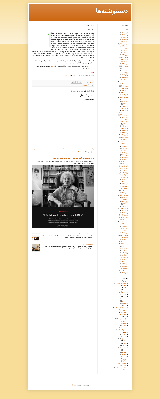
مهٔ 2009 (125, 150)
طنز (125, 332)
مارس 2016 (124, 57)
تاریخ (125, 296)
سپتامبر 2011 (124, 97)
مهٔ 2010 (125, 124)
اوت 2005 (125, 250)
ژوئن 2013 (125, 75)
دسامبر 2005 (124, 242)
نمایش (124, 356)
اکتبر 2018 (125, 41)
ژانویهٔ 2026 (125, 35)
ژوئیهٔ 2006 (125, 226)
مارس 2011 (124, 108)
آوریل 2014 (125, 64)
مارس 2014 (124, 66)
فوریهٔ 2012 (125, 88)
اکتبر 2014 (125, 61)
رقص (124, 321)
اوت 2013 (125, 70)
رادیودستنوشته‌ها (121, 319)
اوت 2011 (125, 99)
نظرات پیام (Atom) (83, 152)
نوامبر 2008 (124, 164)
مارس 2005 (124, 261)
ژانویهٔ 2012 (125, 90)
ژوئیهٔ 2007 (125, 199)
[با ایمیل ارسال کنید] (81, 82)
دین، (125, 316)
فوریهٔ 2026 (125, 32)
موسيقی (124, 354)
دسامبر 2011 (124, 93)
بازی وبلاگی (123, 292)
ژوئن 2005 (125, 255)
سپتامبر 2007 (124, 195)
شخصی (124, 327)
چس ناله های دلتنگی (120, 307)
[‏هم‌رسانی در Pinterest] (72, 82)
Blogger (74, 385)
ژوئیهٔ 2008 (125, 173)
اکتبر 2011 (125, 95)
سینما (124, 325)
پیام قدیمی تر (36, 149)
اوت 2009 (125, 144)
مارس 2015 (124, 59)
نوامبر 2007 (124, 190)
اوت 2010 (125, 117)
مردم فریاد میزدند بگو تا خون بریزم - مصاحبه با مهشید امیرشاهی (73, 158)
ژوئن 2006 (125, 228)
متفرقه (124, 345)
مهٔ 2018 (125, 53)
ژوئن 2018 (125, 50)
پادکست (124, 294)
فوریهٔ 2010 (125, 130)
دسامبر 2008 (124, 161)
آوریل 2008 (125, 179)
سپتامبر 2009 (124, 141)
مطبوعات (123, 352)
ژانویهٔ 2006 (125, 239)
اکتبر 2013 (125, 68)
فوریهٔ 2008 (125, 184)
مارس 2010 (124, 128)
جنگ (125, 305)
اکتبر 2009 (125, 139)
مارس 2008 (124, 181)
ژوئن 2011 (125, 101)
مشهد (124, 350)
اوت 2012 (125, 84)
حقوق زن (123, 312)
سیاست (124, 323)
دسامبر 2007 (124, 188)
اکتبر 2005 (125, 246)
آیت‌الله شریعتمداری (120, 283)
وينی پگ (124, 365)
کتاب (125, 343)
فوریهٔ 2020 (125, 39)
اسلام (124, 285)
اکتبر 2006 (125, 219)
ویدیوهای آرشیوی (121, 363)
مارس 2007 (124, 208)
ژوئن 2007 (125, 201)
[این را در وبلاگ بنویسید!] (78, 82)
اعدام (124, 287)
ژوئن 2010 (125, 121)
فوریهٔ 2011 (125, 110)
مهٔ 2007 (125, 204)
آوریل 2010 (125, 126)
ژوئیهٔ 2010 (125, 119)
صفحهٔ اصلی (64, 149)
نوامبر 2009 (124, 137)
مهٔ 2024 (125, 37)
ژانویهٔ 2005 (125, 266)
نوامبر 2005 (124, 244)
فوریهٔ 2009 (125, 157)
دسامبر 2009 (124, 135)
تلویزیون (85, 85)
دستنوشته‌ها (112, 11)
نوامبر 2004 (124, 270)
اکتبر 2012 (125, 79)
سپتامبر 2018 (124, 44)
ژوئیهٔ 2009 (125, 146)
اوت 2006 (125, 224)
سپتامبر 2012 (124, 81)
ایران (125, 290)
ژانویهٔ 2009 (125, 159)
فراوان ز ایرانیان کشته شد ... (85, 233)
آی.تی (124, 281)
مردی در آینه (123, 347)
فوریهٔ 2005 (125, 264)
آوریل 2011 (125, 106)
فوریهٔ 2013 (125, 77)
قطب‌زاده (123, 339)
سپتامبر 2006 (124, 221)
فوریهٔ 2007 (125, 210)
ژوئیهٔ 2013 (125, 72)
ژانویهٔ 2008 (125, 186)
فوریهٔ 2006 (125, 237)
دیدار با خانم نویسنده (87, 244)
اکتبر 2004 (125, 273)
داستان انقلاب (122, 314)
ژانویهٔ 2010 (125, 133)
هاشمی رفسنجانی (121, 367)
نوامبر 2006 (124, 217)
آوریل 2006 (125, 233)
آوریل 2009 (125, 153)
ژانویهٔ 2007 (125, 213)
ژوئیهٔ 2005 (125, 253)
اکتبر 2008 (125, 166)
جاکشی (124, 301)
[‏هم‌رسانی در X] (76, 82)
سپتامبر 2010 (124, 115)
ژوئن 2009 (125, 148)
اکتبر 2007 (125, 193)
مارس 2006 (124, 235)
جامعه (124, 303)
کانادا (125, 341)
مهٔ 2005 (125, 257)
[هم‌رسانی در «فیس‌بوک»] (74, 82)
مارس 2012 (124, 86)
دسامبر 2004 (124, 268)
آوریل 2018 (125, 55)
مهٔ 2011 (125, 104)
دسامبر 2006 (124, 215)
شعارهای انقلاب (122, 330)
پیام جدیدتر (91, 149)
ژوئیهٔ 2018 (125, 48)
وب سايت (68, 75)
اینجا (87, 66)
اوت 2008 (125, 170)
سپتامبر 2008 (124, 168)
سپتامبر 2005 (124, 248)
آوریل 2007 (125, 206)
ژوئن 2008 (125, 175)
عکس (124, 334)
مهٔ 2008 (125, 177)
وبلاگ (124, 361)
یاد (125, 370)
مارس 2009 (124, 155)
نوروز (124, 359)
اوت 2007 (125, 197)
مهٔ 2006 (125, 230)
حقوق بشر (123, 310)
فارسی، (124, 336)
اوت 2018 (125, 46)
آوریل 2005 (125, 259)
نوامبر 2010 (124, 113)
